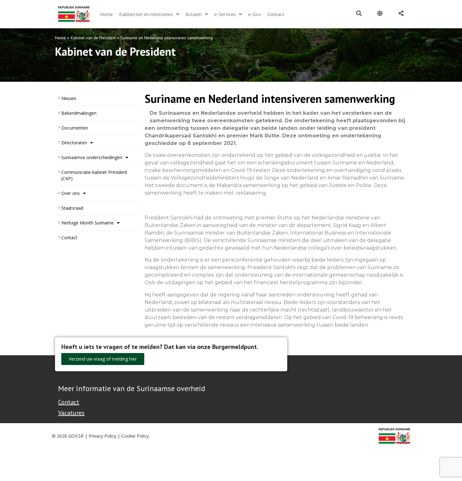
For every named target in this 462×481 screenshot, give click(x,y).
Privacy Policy (102, 436)
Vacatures (71, 413)
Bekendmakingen (78, 113)
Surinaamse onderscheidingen (91, 157)
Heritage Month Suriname (87, 223)
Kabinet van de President (93, 38)
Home (60, 38)
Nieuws (68, 98)
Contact (69, 237)
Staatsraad (72, 208)
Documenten (74, 128)
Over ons (70, 193)
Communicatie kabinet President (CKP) (94, 175)
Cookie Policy (135, 436)
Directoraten (74, 143)
